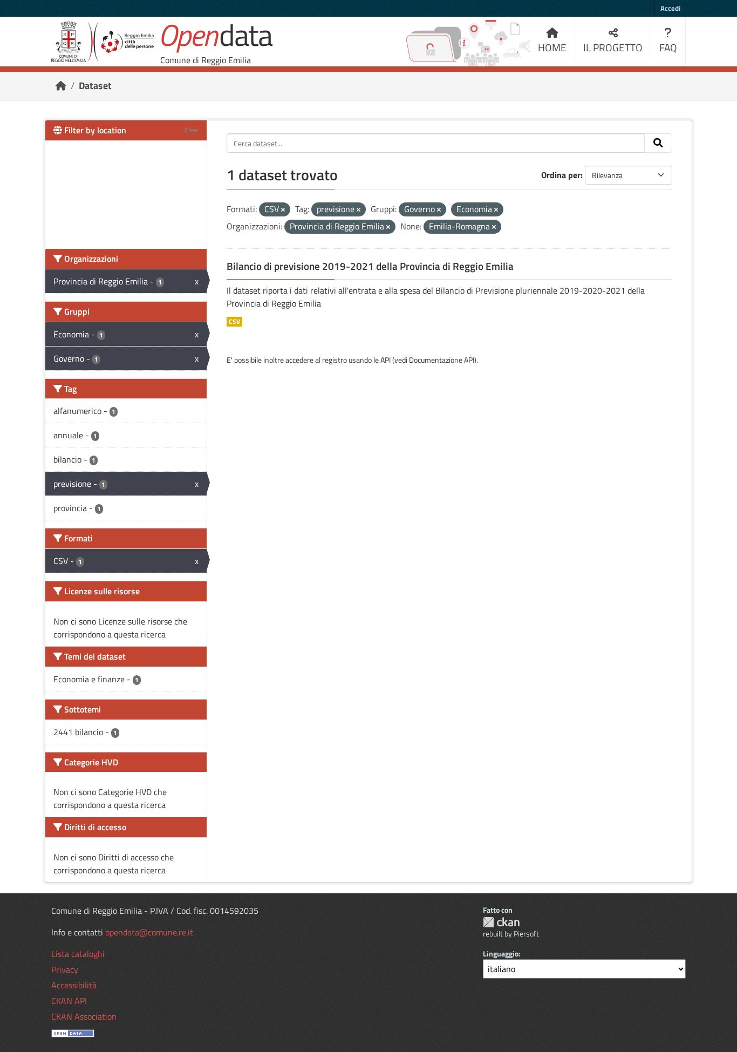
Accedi (670, 8)
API (385, 359)
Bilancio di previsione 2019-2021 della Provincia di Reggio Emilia (370, 266)
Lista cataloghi (78, 953)
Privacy (64, 969)
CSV (234, 322)
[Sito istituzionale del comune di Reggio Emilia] (102, 42)
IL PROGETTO (613, 47)
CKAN (501, 922)
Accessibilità (74, 985)
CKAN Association (84, 1016)
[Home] (61, 85)
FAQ (668, 47)
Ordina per (561, 174)
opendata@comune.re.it (149, 932)
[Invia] (658, 143)
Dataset (95, 85)
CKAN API (69, 1000)
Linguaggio (500, 953)
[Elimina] (283, 210)
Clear (192, 130)
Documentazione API (441, 359)
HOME (552, 47)
